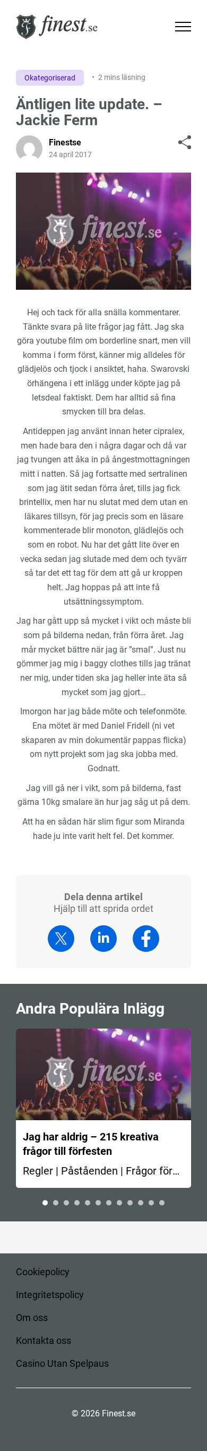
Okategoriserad (49, 78)
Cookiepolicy (43, 1271)
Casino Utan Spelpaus (62, 1363)
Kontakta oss (43, 1340)
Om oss (32, 1317)
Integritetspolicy (50, 1294)
